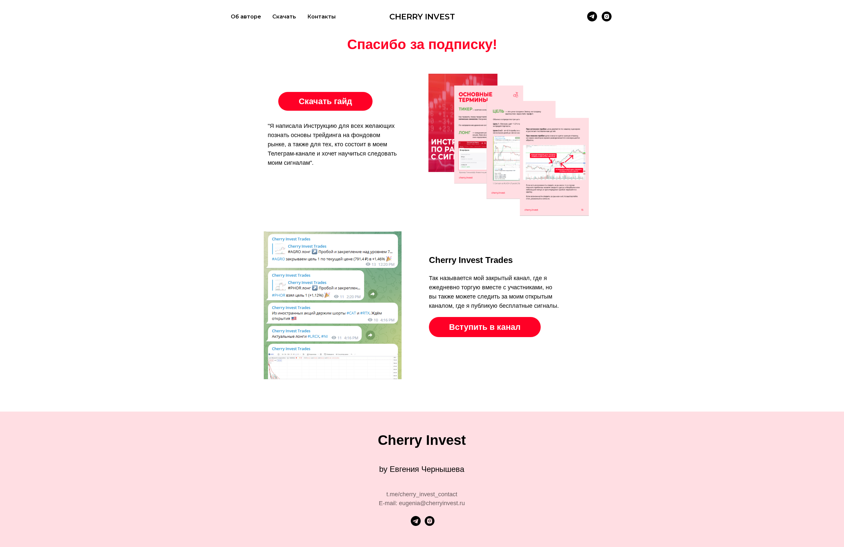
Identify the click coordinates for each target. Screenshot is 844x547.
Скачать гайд (325, 101)
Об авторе (246, 17)
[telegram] (592, 16)
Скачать (284, 17)
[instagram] (607, 16)
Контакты (321, 17)
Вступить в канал (485, 326)
